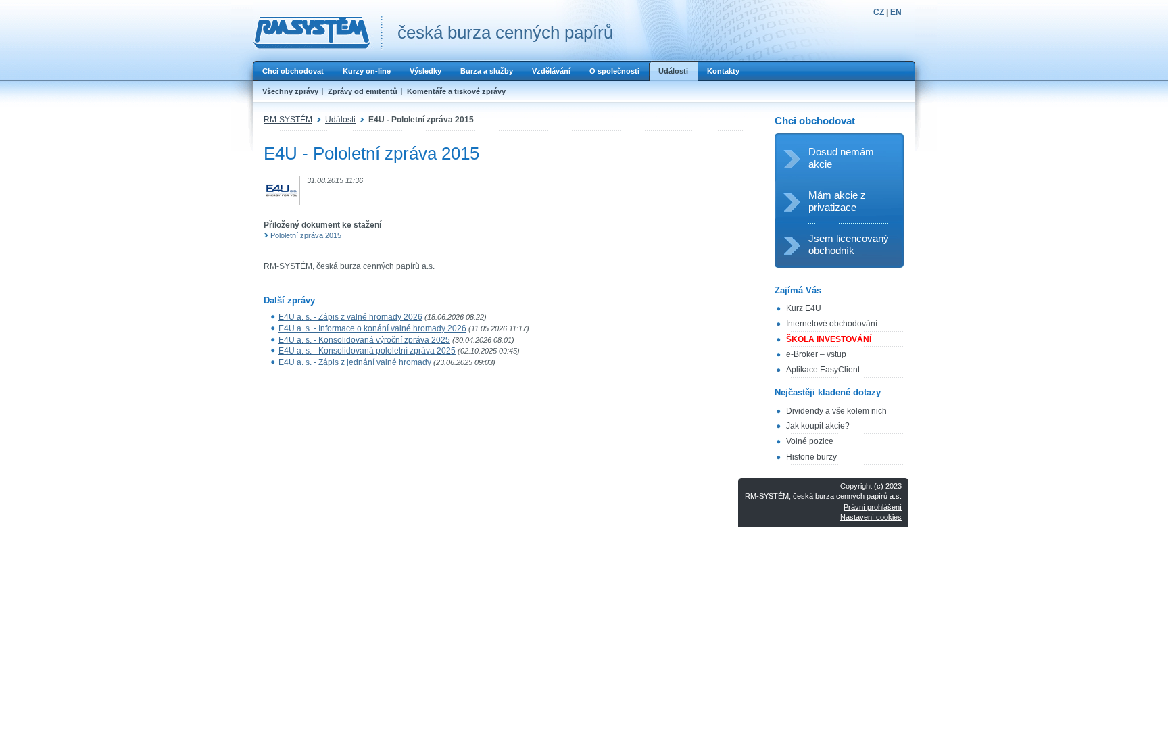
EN (896, 12)
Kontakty (723, 71)
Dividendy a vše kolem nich (836, 411)
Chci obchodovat (293, 71)
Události (673, 71)
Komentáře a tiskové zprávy (456, 91)
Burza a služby (486, 71)
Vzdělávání (551, 71)
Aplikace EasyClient (823, 369)
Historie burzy (811, 457)
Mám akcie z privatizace (837, 201)
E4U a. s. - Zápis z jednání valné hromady (354, 362)
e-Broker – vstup (816, 354)
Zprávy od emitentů (362, 91)
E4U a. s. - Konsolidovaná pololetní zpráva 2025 (367, 351)
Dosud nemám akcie (841, 158)
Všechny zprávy (290, 91)
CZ (878, 12)
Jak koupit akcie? (818, 426)
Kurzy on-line (367, 71)
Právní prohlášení (873, 507)
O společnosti (614, 71)
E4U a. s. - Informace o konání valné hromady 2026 (372, 328)
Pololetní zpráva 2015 (305, 235)
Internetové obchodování (831, 323)
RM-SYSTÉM (288, 119)
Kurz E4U (803, 308)
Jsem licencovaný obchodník (848, 244)
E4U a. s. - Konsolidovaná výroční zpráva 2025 (364, 340)
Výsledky (425, 71)
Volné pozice (809, 441)
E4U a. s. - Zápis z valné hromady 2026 (350, 317)
